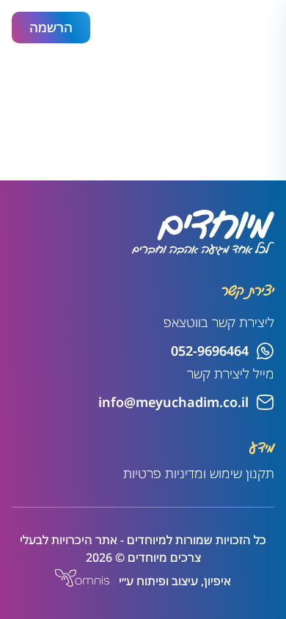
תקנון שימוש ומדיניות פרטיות (198, 473)
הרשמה (51, 27)
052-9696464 (210, 350)
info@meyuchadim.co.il (173, 402)
